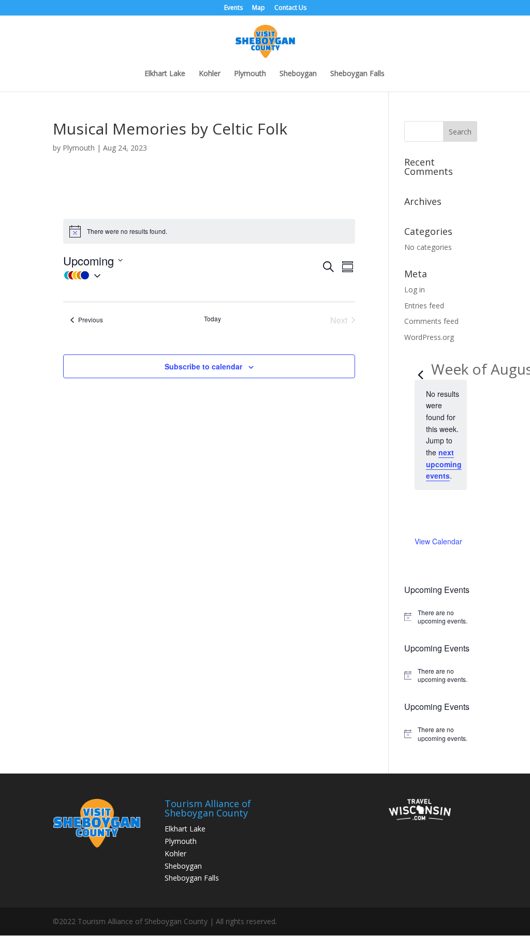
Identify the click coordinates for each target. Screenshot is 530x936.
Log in (414, 289)
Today (212, 319)
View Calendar (438, 541)
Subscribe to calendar (203, 366)
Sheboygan (298, 74)
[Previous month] (421, 370)
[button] (192, 275)
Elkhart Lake (164, 74)
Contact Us (290, 8)
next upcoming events (444, 464)
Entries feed (424, 305)
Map (258, 8)
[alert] (440, 617)
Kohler (209, 74)
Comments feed (431, 321)
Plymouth (250, 74)
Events (233, 8)
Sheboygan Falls (357, 74)
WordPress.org (429, 337)
